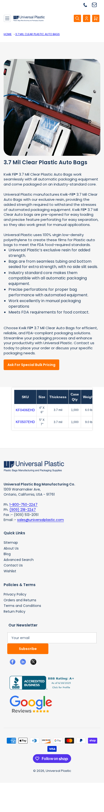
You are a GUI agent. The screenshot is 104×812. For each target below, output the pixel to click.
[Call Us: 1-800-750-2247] (87, 4)
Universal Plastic (58, 770)
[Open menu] (7, 18)
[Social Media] (40, 682)
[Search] (77, 18)
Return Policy (14, 611)
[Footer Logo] (34, 465)
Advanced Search (19, 559)
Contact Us (13, 565)
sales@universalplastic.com (40, 519)
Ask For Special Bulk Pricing (31, 364)
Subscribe (28, 648)
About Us (11, 548)
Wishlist (10, 571)
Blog (7, 553)
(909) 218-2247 (22, 509)
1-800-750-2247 (23, 504)
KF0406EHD (25, 410)
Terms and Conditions (22, 605)
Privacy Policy (15, 594)
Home (8, 34)
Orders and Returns (20, 600)
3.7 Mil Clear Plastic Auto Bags (37, 34)
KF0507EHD (25, 422)
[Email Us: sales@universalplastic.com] (96, 4)
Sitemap (11, 542)
